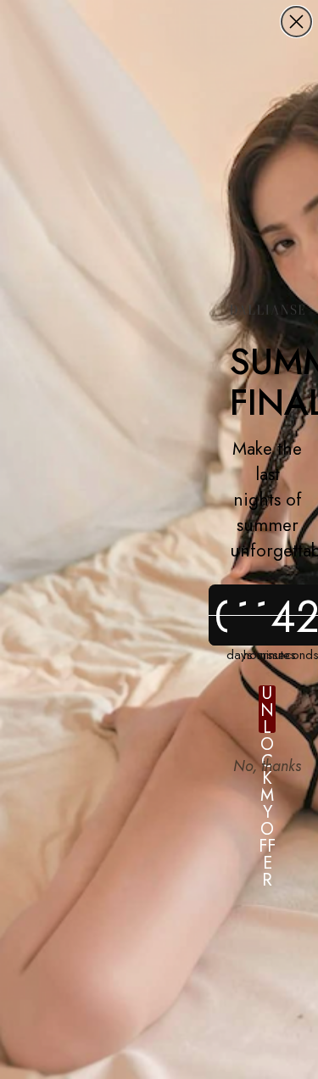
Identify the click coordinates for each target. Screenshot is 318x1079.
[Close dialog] (296, 21)
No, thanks (267, 766)
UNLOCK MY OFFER (267, 709)
